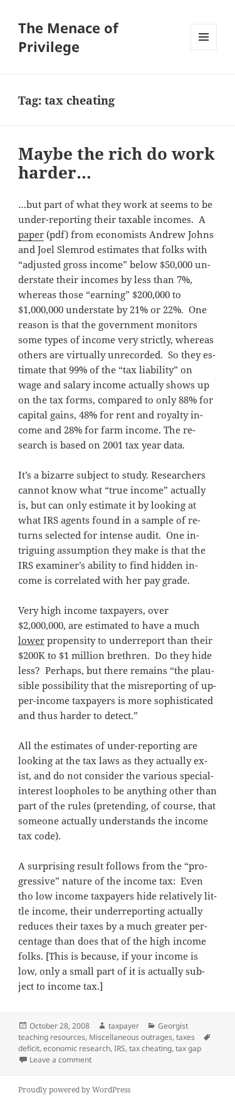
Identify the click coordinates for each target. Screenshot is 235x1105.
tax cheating (150, 1048)
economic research (76, 1048)
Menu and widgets (204, 49)
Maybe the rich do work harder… (116, 163)
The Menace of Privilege (68, 37)
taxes (185, 1037)
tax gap (188, 1048)
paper (31, 234)
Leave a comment (60, 1059)
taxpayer (123, 1025)
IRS (119, 1048)
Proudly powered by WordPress (74, 1089)
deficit (28, 1048)
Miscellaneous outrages (130, 1037)
